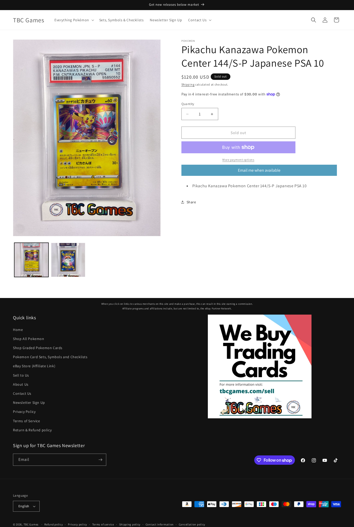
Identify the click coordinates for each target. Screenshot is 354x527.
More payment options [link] (238, 160)
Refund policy (53, 524)
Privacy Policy (24, 411)
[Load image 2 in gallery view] (68, 260)
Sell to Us (21, 375)
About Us (21, 384)
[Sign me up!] (100, 460)
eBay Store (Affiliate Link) (34, 366)
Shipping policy (130, 524)
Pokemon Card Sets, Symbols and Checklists (50, 357)
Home (18, 329)
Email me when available (259, 170)
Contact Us (22, 393)
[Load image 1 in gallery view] (31, 260)
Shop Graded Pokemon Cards (37, 347)
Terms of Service (26, 420)
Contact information (160, 524)
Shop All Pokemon (28, 338)
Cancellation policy (192, 524)
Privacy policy (77, 524)
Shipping (188, 84)
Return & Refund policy (32, 430)
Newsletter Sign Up (29, 402)
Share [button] (191, 201)
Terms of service (103, 524)
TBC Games (31, 524)
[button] (73, 20)
